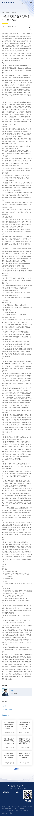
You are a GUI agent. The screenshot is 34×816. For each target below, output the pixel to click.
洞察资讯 (8, 13)
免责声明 (11, 813)
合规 (4, 706)
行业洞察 (14, 13)
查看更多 (16, 769)
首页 (3, 13)
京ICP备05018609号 (20, 807)
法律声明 (4, 813)
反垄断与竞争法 (8, 709)
